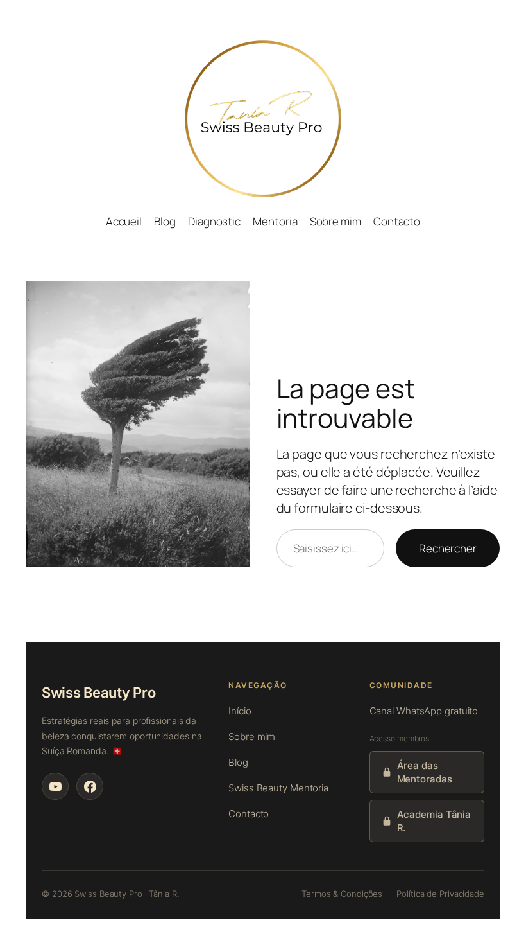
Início (239, 711)
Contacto (248, 814)
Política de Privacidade (440, 893)
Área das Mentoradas (424, 772)
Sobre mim (251, 736)
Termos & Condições (341, 893)
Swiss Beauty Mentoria (278, 788)
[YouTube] (55, 786)
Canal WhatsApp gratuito (424, 711)
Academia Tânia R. (434, 821)
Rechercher (448, 548)
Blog (238, 762)
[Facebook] (89, 786)
